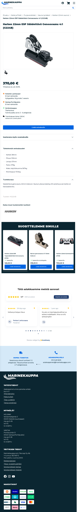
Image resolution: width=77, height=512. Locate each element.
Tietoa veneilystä (10, 403)
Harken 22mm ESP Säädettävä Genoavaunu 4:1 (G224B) (25, 18)
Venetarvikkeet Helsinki (13, 470)
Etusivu (6, 15)
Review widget (32, 340)
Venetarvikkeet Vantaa (12, 467)
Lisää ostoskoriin (38, 127)
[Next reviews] (73, 317)
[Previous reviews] (3, 317)
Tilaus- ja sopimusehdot (13, 464)
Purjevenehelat (30, 15)
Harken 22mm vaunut (60, 15)
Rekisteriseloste (9, 461)
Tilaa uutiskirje (9, 400)
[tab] (26, 331)
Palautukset (8, 397)
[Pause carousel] (38, 334)
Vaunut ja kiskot (44, 15)
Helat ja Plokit (16, 15)
